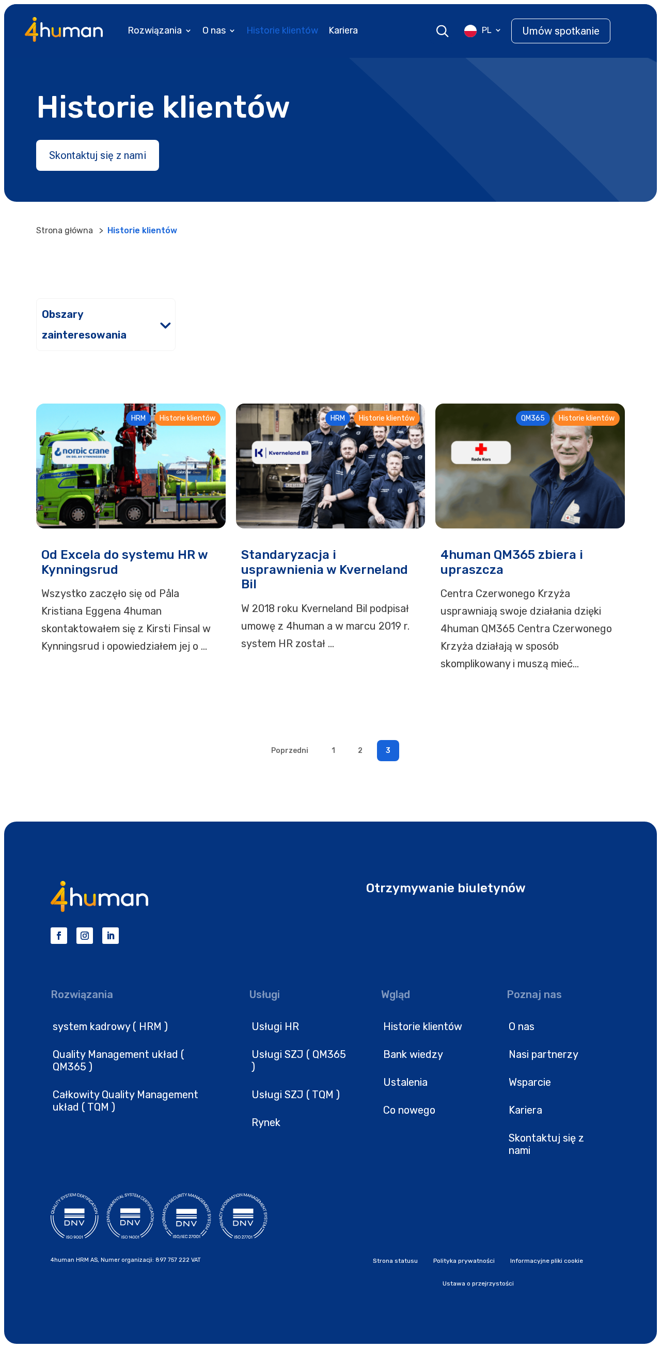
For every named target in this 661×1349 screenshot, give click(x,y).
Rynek (265, 1122)
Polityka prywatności (464, 1260)
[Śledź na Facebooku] (59, 935)
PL (487, 30)
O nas (214, 30)
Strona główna (64, 230)
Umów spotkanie (561, 31)
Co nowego (409, 1110)
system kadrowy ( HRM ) (110, 1026)
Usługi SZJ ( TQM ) (295, 1094)
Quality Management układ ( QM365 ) (118, 1060)
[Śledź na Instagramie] (84, 935)
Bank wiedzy (413, 1054)
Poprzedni (289, 750)
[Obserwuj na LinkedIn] (110, 935)
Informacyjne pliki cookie (546, 1260)
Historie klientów (282, 30)
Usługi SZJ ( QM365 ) (298, 1060)
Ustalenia (405, 1082)
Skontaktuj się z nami (97, 155)
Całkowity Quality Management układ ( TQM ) (125, 1100)
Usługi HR (275, 1026)
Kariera (343, 30)
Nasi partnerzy (543, 1054)
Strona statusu (395, 1260)
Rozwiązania (155, 30)
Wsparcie (530, 1082)
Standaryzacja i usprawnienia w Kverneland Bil (324, 570)
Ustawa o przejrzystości (478, 1283)
